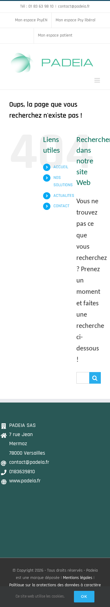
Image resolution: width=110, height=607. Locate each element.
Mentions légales (77, 577)
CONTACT (61, 206)
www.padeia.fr (25, 480)
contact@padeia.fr (74, 6)
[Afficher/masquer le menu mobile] (97, 80)
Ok (84, 596)
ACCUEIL (60, 167)
